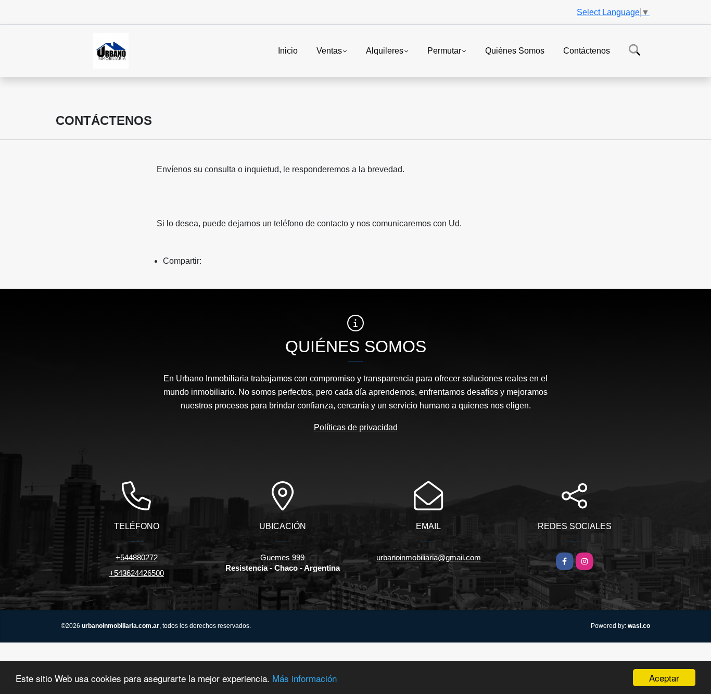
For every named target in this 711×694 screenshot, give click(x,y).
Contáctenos (586, 50)
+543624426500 (136, 573)
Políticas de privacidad (356, 427)
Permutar (444, 50)
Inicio (288, 50)
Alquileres (384, 50)
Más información (304, 678)
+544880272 (137, 557)
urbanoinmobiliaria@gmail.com (428, 557)
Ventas (329, 50)
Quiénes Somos (514, 50)
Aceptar (664, 677)
